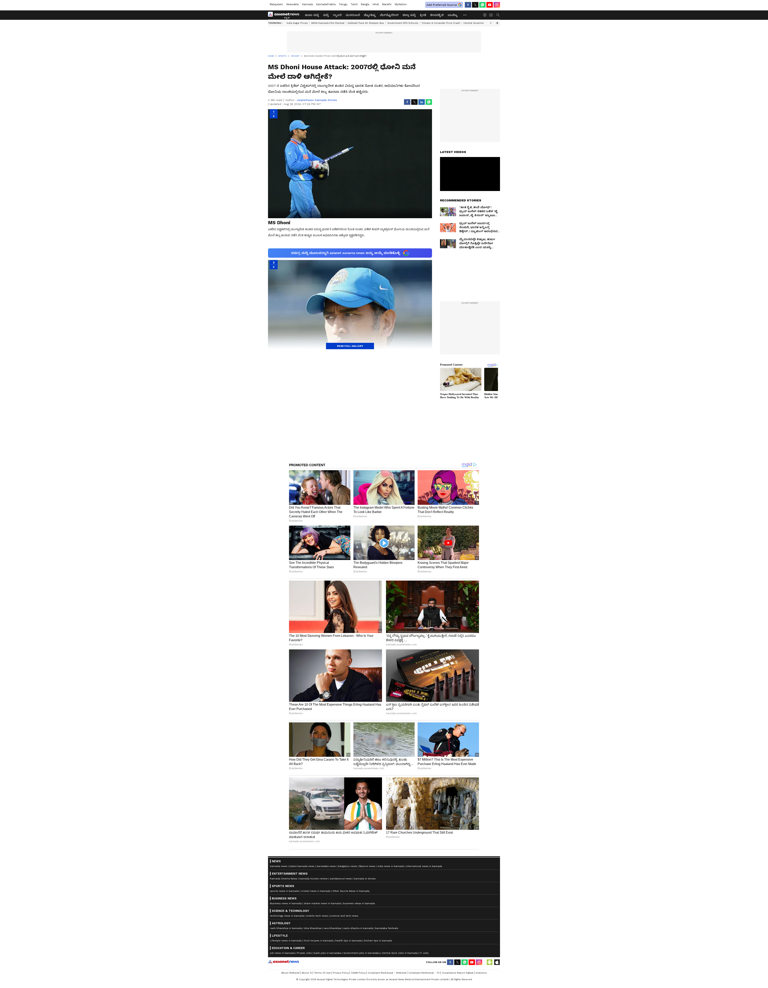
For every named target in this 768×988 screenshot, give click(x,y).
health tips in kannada (348, 940)
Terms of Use (322, 972)
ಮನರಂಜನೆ (353, 15)
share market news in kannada (322, 903)
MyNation (401, 4)
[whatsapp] (482, 5)
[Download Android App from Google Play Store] (489, 962)
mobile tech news (317, 915)
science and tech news (344, 915)
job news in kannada (282, 953)
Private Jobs (304, 953)
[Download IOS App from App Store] (497, 962)
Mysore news (367, 866)
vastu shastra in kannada (358, 928)
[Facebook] (468, 5)
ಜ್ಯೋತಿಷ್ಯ (370, 15)
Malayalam (276, 4)
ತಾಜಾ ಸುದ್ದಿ (312, 15)
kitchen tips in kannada (378, 940)
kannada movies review (313, 878)
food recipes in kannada (318, 940)
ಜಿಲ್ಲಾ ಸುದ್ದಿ (409, 15)
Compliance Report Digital (457, 972)
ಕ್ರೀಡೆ (423, 15)
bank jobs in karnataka (327, 953)
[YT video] (489, 5)
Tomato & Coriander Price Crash (441, 23)
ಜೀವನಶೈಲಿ (437, 15)
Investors (481, 972)
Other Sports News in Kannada (350, 891)
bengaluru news (347, 866)
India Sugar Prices (297, 23)
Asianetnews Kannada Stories (317, 100)
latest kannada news (302, 866)
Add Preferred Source (441, 4)
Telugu (343, 4)
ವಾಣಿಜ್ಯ (453, 15)
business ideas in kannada (359, 903)
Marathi (386, 4)
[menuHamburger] (491, 15)
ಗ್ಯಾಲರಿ (337, 15)
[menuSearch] (498, 15)
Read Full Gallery (350, 346)
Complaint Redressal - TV (424, 972)
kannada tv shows (365, 878)
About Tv (307, 972)
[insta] (497, 5)
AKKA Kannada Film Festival (327, 23)
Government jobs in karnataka (361, 953)
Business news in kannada (286, 903)
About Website (290, 972)
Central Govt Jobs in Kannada (400, 953)
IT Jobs (424, 953)
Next (497, 23)
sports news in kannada (284, 891)
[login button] (485, 15)
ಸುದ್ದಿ (326, 15)
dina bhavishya (312, 928)
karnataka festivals (386, 928)
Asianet (283, 961)
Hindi (375, 4)
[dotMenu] (465, 15)
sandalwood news (341, 878)
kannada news (278, 866)
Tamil (354, 4)
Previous (491, 23)
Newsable (292, 4)
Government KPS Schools (402, 23)
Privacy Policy (341, 972)
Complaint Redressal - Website (387, 972)
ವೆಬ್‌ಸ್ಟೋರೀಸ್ (389, 15)
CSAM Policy (358, 972)
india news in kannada (390, 866)
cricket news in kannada (315, 891)
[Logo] (285, 15)
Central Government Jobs (479, 23)
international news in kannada (424, 866)
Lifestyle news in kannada (285, 940)
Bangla (365, 4)
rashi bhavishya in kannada (286, 928)
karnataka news (326, 866)
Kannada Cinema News (283, 878)
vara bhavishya (332, 928)
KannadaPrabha (326, 4)
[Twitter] (475, 5)
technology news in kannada (287, 915)
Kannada (307, 4)
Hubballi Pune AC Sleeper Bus (366, 23)
